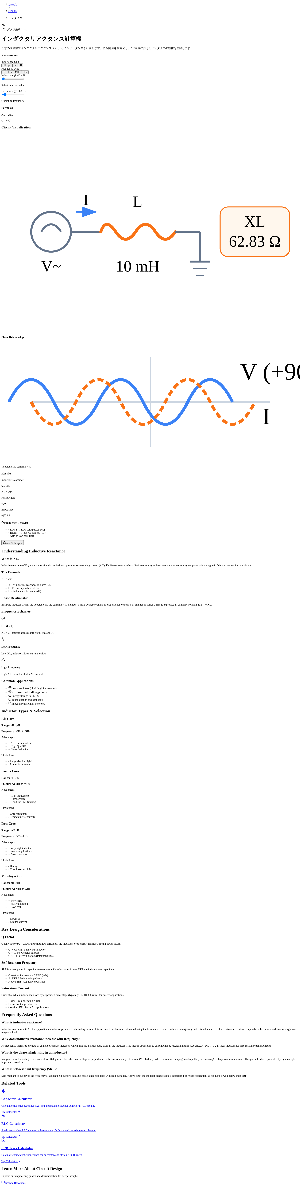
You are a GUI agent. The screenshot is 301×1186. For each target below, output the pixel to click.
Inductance (9, 75)
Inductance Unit (10, 61)
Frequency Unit (10, 68)
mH (15, 65)
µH (9, 65)
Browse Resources (15, 1182)
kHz (10, 72)
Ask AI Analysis (14, 543)
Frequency (8, 91)
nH (4, 65)
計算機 (12, 11)
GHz (25, 72)
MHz (17, 72)
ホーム (12, 4)
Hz (4, 72)
